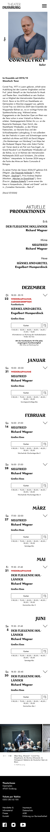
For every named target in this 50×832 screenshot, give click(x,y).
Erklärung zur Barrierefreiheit (35, 816)
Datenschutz (28, 810)
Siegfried (15, 175)
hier (37, 345)
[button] (44, 6)
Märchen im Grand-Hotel (23, 178)
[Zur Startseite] (12, 6)
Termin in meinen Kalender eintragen (44, 325)
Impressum (27, 807)
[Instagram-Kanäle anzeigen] (13, 825)
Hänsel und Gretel (32, 263)
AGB (25, 813)
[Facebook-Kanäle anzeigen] (5, 825)
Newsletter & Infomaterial (8, 809)
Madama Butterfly (18, 181)
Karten (26, 325)
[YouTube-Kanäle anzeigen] (23, 825)
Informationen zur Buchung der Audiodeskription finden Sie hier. (29, 335)
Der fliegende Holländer (22, 172)
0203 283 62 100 (11, 799)
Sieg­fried (39, 245)
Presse (5, 813)
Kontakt (6, 816)
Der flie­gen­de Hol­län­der (26, 226)
